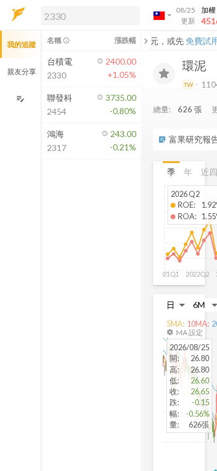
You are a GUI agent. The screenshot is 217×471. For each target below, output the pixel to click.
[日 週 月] (176, 304)
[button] (88, 15)
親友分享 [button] (21, 71)
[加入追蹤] (164, 74)
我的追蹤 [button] (21, 44)
